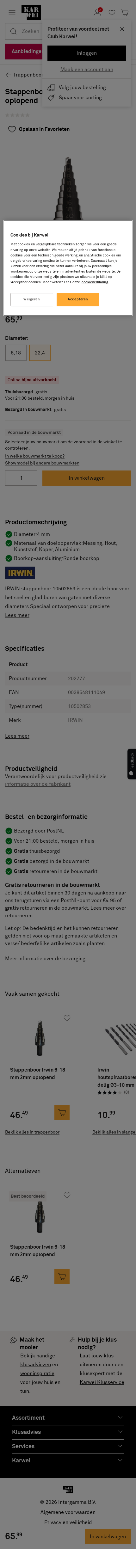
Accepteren (78, 299)
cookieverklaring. (95, 282)
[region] (68, 268)
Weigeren (31, 299)
